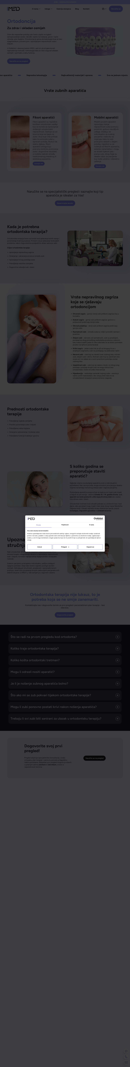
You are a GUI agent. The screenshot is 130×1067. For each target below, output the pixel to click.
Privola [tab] (38, 525)
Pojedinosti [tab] (65, 524)
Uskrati (39, 547)
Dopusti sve (90, 547)
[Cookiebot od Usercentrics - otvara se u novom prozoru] (95, 518)
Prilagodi (64, 547)
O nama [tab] (91, 524)
